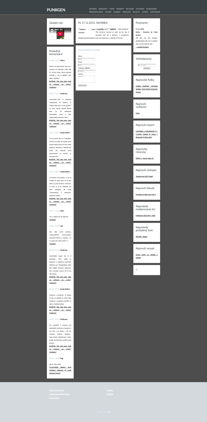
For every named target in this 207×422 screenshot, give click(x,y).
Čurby (138, 113)
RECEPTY (136, 12)
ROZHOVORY (151, 9)
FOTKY (111, 9)
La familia (100, 29)
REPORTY (120, 9)
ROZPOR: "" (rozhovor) (60, 84)
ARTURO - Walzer (141, 237)
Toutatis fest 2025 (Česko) (144, 176)
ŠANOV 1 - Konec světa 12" (145, 158)
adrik (108, 412)
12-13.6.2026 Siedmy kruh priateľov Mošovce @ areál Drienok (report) (60, 370)
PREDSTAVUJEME (96, 12)
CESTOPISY (140, 9)
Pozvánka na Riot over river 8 (146, 194)
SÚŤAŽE (145, 12)
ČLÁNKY (108, 12)
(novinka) (52, 220)
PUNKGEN (56, 10)
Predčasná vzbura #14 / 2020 (145, 215)
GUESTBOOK (155, 12)
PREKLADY (127, 12)
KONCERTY (103, 9)
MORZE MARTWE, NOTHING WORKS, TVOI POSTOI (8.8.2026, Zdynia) (147, 89)
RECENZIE (130, 9)
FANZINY (117, 12)
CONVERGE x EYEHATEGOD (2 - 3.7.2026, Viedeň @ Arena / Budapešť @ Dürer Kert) (147, 134)
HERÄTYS (113, 29)
